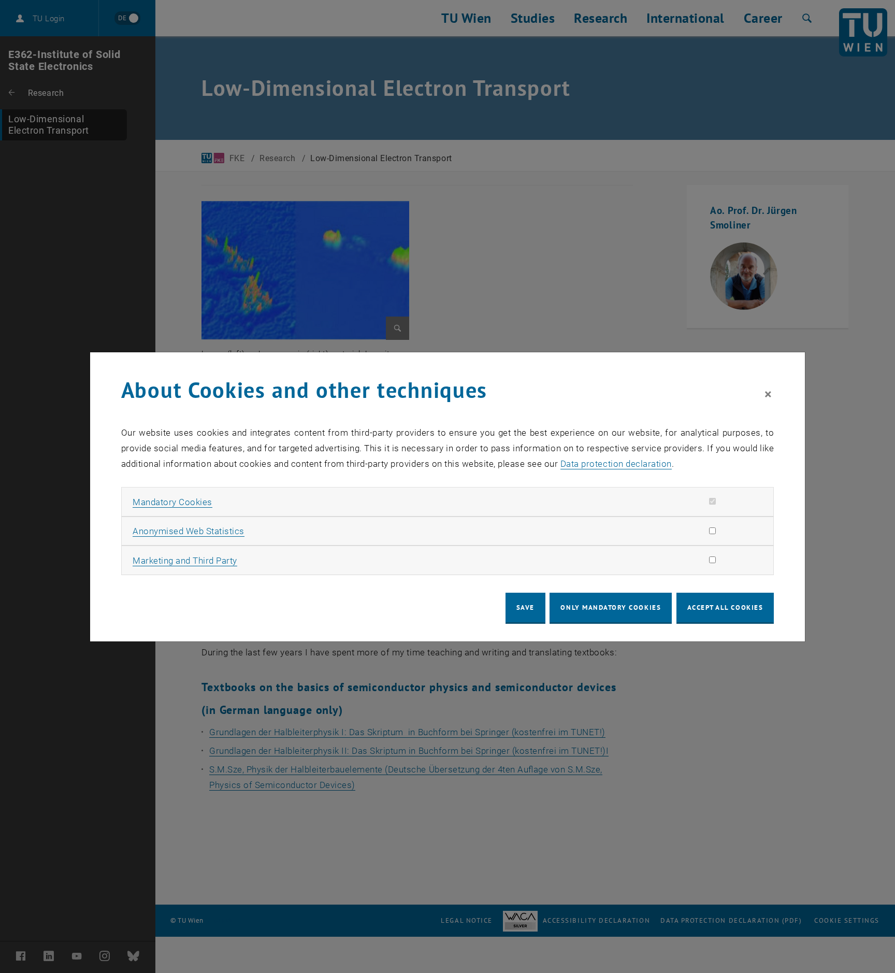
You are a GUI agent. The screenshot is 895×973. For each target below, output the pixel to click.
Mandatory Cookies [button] (172, 502)
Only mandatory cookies (610, 607)
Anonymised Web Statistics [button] (188, 531)
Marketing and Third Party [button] (185, 560)
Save (525, 607)
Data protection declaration (616, 464)
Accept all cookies (725, 607)
